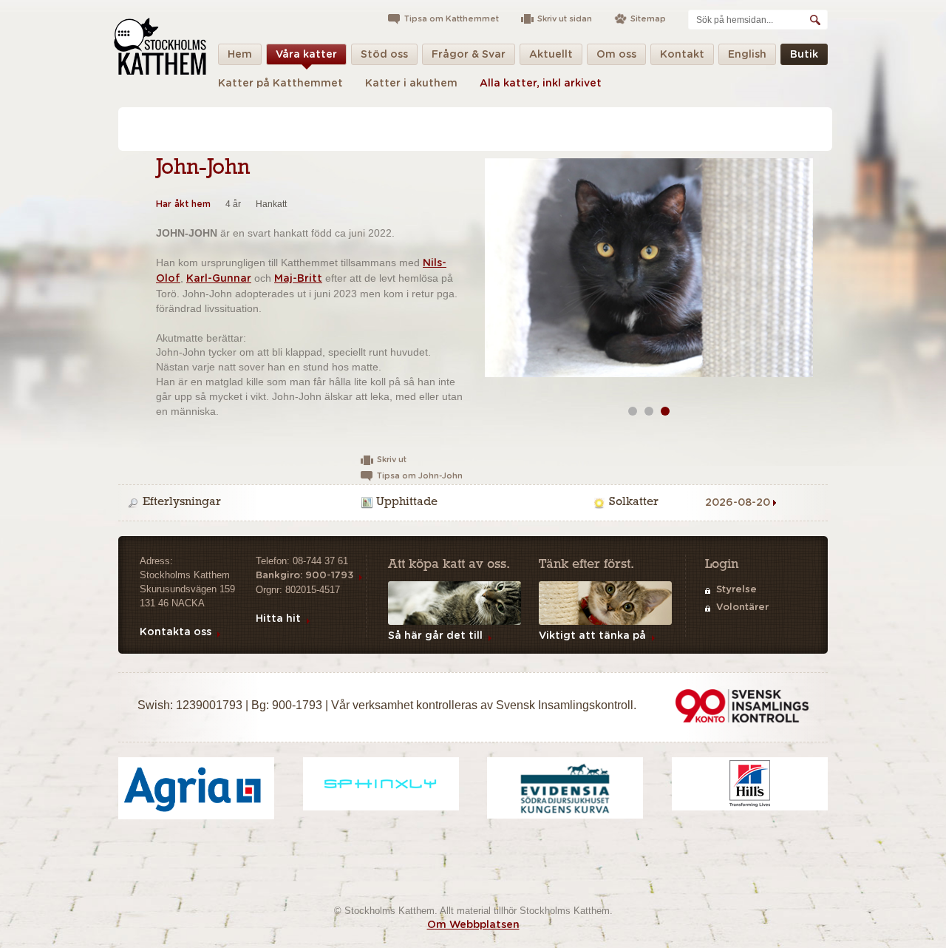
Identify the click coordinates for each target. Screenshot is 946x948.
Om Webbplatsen (473, 925)
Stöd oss (384, 55)
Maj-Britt (298, 279)
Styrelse (736, 590)
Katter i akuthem (411, 83)
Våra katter (306, 55)
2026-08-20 (737, 503)
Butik (804, 55)
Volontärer (742, 607)
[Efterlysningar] (242, 503)
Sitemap (648, 19)
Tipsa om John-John (420, 476)
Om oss (616, 55)
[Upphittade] (475, 503)
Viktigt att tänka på (592, 636)
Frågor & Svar (469, 55)
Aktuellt (551, 55)
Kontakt (682, 55)
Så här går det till (435, 636)
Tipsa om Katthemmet (451, 19)
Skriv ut (391, 460)
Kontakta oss (175, 632)
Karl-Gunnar (218, 279)
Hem (240, 55)
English (747, 55)
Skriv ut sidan (564, 19)
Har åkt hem (183, 204)
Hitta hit (278, 619)
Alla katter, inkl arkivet (541, 83)
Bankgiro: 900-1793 (304, 575)
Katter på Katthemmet (280, 83)
